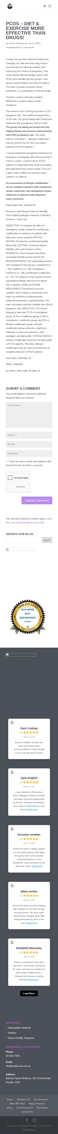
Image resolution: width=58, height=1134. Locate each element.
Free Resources (24, 1107)
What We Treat (17, 1103)
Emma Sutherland (17, 43)
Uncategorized (13, 47)
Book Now (42, 1107)
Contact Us (27, 1111)
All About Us (23, 1099)
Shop (9, 1107)
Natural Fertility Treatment (21, 1038)
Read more (32, 809)
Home (10, 1099)
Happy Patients (37, 1103)
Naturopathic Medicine (19, 1027)
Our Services (41, 1099)
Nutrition (12, 1033)
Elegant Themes (28, 1125)
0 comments (28, 47)
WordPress (29, 1129)
